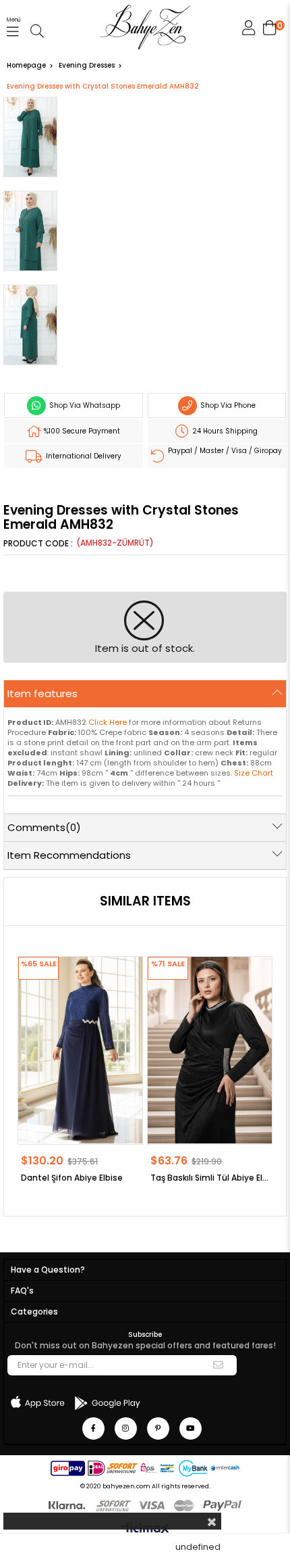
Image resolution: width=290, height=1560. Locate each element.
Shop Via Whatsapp (83, 405)
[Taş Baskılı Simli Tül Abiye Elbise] (210, 1050)
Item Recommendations (69, 855)
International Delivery (82, 456)
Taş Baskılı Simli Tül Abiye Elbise (209, 1177)
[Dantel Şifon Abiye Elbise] (80, 1050)
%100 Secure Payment (81, 431)
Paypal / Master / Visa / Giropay (224, 451)
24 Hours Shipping (224, 431)
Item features (42, 693)
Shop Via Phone (227, 405)
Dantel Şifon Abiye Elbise (72, 1177)
